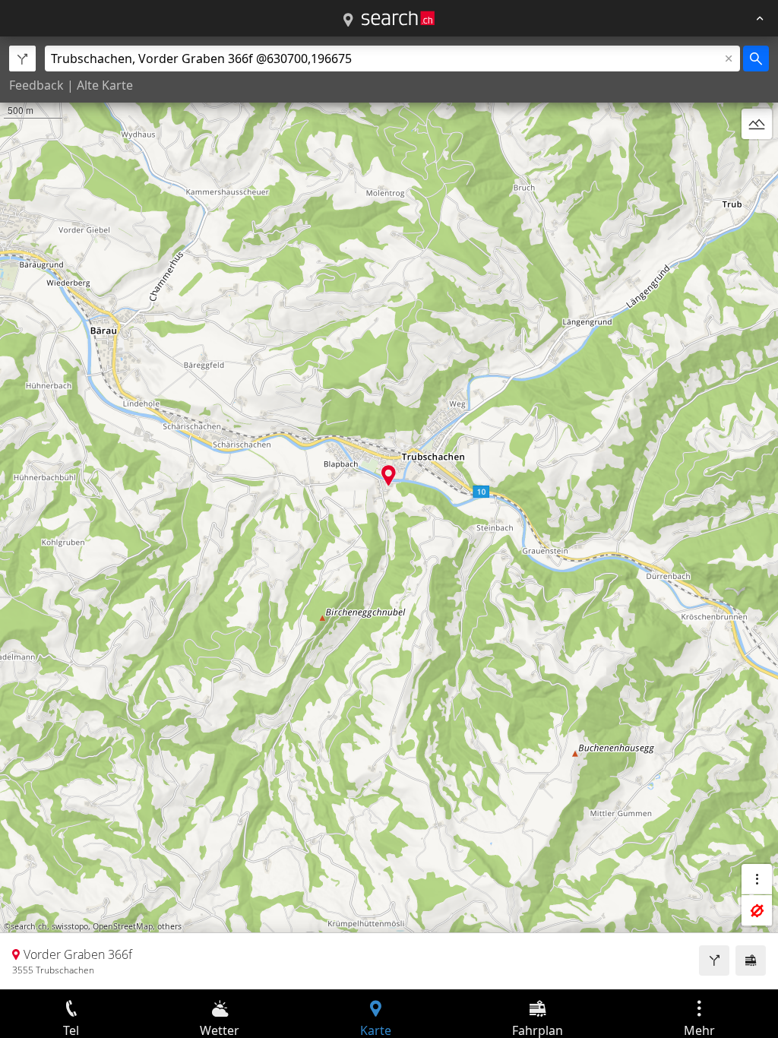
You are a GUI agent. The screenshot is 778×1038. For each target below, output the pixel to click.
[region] (389, 512)
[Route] (714, 960)
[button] (388, 475)
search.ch (29, 926)
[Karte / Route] (348, 20)
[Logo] (398, 18)
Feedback (36, 85)
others (169, 926)
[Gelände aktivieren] (757, 124)
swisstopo (70, 926)
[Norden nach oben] (757, 160)
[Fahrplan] (750, 960)
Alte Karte (105, 85)
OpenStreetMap (123, 926)
